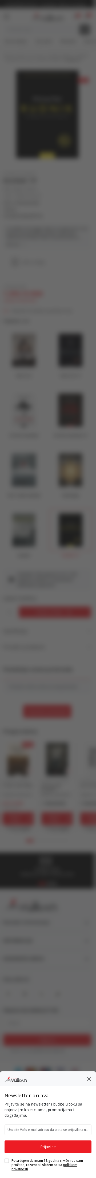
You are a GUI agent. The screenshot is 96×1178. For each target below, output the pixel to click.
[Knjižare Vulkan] (16, 1078)
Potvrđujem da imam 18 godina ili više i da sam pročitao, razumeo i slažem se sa (47, 1165)
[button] (89, 1078)
